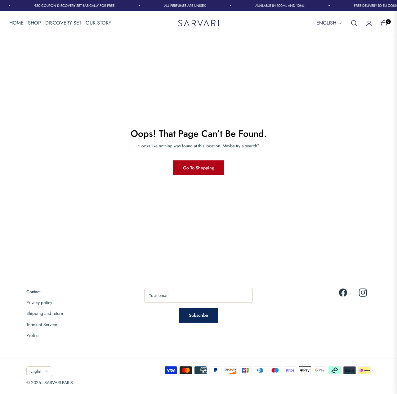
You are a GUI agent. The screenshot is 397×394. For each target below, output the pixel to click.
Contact (33, 292)
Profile (32, 335)
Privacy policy (39, 302)
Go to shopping (198, 168)
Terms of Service (41, 324)
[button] (354, 23)
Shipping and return (44, 313)
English (326, 23)
